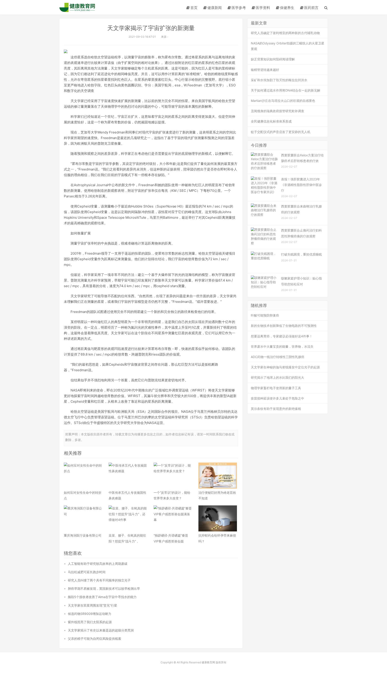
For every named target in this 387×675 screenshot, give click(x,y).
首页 (194, 7)
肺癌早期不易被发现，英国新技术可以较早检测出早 (104, 588)
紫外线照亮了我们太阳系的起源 (90, 622)
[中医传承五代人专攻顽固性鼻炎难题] (128, 476)
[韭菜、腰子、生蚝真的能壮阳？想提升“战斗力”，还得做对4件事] (128, 518)
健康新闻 (214, 7)
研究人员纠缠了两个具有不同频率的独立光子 (99, 580)
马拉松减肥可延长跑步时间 (86, 572)
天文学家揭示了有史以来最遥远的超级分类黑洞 (101, 630)
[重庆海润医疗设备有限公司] (83, 518)
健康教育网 (77, 7)
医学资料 (263, 7)
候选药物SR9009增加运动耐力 (89, 614)
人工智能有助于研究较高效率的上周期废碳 (97, 564)
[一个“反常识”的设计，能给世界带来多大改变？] (173, 476)
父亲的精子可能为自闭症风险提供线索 (94, 638)
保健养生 (287, 7)
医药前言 (311, 7)
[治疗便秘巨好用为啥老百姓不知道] (217, 476)
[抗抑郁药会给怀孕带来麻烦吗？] (217, 518)
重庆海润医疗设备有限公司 (82, 535)
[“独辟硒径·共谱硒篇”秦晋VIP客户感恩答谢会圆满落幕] (173, 518)
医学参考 (239, 7)
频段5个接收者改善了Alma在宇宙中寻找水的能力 (102, 597)
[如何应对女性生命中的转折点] (83, 476)
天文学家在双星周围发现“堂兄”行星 (92, 605)
